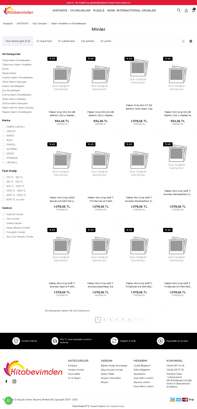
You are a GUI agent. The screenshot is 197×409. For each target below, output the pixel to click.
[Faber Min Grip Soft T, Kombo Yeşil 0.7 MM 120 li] (62, 249)
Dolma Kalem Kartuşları (14, 103)
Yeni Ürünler (12, 218)
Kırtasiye (72, 365)
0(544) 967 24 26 (175, 365)
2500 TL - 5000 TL (16, 195)
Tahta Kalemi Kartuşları (14, 81)
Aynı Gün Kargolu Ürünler (20, 236)
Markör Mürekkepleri (13, 86)
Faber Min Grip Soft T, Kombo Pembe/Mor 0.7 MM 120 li (178, 192)
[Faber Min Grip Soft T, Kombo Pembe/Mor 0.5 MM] (139, 163)
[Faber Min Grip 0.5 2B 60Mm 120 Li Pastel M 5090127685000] (178, 78)
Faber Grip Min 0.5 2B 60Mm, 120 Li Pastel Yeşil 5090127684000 (100, 113)
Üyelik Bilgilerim (142, 365)
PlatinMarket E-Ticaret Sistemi (89, 406)
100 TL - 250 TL (14, 177)
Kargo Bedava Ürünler (18, 227)
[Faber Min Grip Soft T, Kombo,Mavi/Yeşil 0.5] (101, 249)
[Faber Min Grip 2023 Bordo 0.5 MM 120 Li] (62, 163)
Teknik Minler (9, 73)
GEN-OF (11, 131)
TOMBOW (12, 158)
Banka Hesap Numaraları (114, 365)
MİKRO (10, 135)
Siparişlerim (140, 374)
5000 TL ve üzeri (15, 199)
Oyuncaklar (74, 374)
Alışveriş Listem (142, 382)
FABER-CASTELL (15, 126)
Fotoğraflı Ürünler (15, 232)
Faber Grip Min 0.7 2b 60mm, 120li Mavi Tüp (139, 107)
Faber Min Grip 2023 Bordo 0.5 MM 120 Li (62, 199)
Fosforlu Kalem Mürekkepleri (17, 77)
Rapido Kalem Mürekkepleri (17, 112)
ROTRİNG (11, 149)
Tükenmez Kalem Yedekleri (17, 64)
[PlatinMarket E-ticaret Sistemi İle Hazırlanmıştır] (159, 399)
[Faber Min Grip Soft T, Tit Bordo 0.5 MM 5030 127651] (139, 249)
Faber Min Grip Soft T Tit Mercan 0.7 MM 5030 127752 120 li (101, 199)
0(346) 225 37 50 (175, 369)
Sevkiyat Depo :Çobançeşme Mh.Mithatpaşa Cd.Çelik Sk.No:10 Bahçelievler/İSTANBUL (179, 380)
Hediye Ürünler (76, 369)
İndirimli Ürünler (14, 214)
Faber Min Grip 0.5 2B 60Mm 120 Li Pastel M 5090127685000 (178, 113)
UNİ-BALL (11, 162)
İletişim (105, 382)
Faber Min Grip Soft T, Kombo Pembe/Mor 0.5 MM (139, 199)
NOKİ (9, 140)
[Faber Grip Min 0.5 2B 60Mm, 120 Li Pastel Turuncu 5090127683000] (62, 78)
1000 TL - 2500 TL (16, 190)
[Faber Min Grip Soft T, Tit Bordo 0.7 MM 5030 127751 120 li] (178, 249)
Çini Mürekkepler (11, 90)
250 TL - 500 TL (14, 181)
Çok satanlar (87, 41)
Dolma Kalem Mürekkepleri (17, 94)
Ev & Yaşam (74, 378)
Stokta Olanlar (14, 223)
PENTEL (11, 144)
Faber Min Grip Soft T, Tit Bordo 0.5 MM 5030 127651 (139, 285)
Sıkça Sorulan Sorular (112, 369)
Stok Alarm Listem (144, 378)
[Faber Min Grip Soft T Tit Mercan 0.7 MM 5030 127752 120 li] (101, 163)
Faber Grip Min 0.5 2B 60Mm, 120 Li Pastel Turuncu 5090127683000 (62, 113)
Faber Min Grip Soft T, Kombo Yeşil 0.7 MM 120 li (62, 285)
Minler (5, 69)
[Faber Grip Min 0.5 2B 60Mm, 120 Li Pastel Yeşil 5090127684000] (101, 78)
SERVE (10, 153)
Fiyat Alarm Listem (144, 386)
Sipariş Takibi (107, 374)
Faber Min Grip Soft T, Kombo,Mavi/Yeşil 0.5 (100, 285)
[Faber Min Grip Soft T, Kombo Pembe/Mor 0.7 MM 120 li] (178, 157)
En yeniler (106, 41)
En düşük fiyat (44, 41)
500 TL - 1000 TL (15, 186)
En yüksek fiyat (66, 41)
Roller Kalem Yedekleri (14, 99)
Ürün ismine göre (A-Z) (18, 41)
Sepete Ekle (62, 130)
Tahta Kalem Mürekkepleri (16, 60)
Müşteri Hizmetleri (111, 378)
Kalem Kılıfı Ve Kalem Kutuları (18, 107)
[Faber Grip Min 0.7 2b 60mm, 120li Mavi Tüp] (139, 71)
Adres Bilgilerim (142, 369)
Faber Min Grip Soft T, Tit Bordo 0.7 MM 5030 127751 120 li (177, 285)
